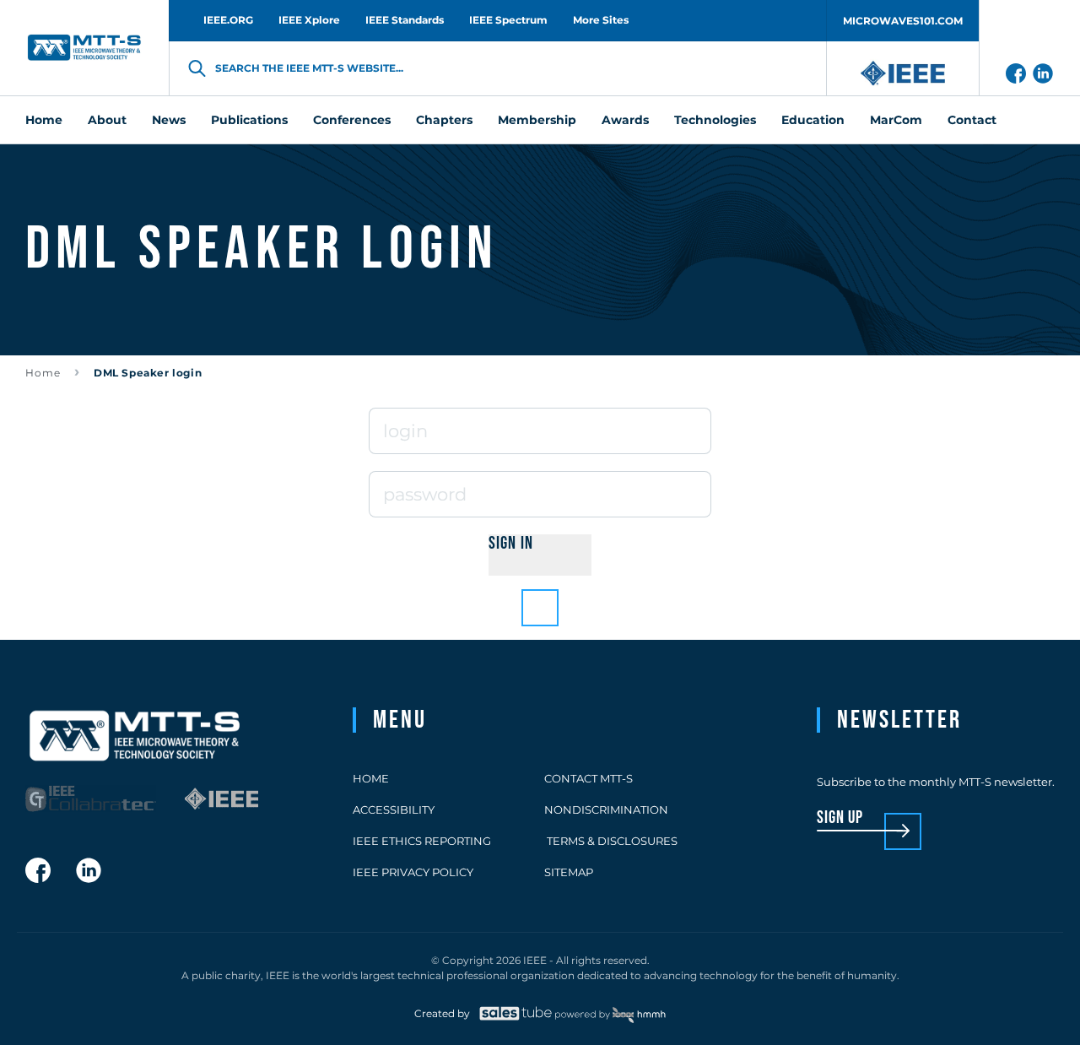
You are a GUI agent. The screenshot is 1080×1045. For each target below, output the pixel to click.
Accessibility (394, 809)
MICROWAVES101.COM (903, 20)
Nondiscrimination (606, 809)
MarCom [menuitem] (896, 119)
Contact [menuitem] (972, 119)
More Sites (601, 20)
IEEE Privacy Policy (413, 872)
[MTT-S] (84, 47)
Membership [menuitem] (537, 119)
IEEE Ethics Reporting (422, 840)
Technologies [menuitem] (715, 119)
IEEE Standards (404, 20)
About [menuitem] (107, 119)
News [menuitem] (169, 119)
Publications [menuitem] (249, 119)
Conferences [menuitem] (352, 119)
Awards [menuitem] (625, 119)
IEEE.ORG (228, 20)
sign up (840, 818)
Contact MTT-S (588, 778)
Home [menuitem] (43, 119)
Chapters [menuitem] (444, 119)
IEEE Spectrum (508, 20)
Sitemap (568, 872)
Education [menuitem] (813, 119)
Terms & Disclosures (611, 840)
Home (43, 372)
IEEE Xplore (309, 20)
